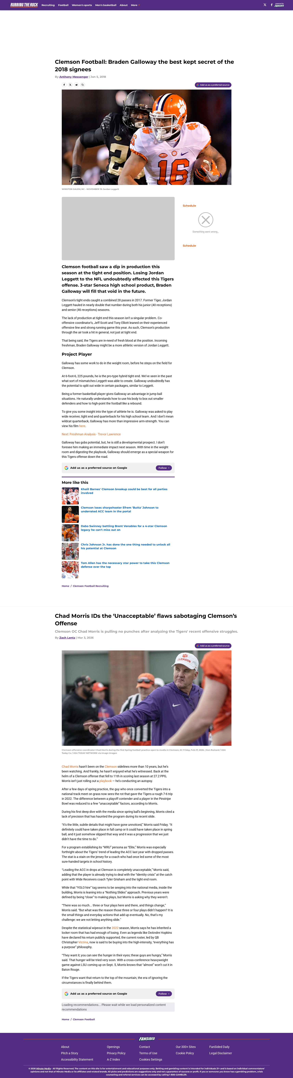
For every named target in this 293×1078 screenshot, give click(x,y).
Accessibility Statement (77, 1059)
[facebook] (271, 4)
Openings (113, 1047)
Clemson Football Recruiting (91, 586)
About (124, 5)
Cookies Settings (150, 1059)
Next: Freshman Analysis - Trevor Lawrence (91, 434)
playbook (105, 781)
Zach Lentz (67, 637)
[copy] (82, 84)
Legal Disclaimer (220, 1053)
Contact (144, 1047)
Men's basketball (105, 5)
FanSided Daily (219, 1047)
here (82, 426)
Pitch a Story (69, 1053)
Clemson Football (84, 1019)
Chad (65, 766)
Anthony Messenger (73, 76)
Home (65, 586)
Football (63, 5)
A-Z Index (113, 1059)
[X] (265, 4)
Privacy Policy (116, 1053)
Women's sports (82, 5)
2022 (115, 928)
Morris (74, 766)
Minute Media (43, 1068)
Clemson (111, 766)
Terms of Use (148, 1053)
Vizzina (83, 942)
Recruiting (48, 5)
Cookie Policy (185, 1053)
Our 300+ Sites (186, 1047)
